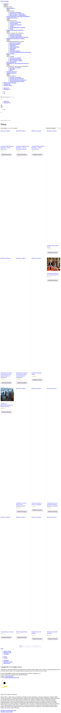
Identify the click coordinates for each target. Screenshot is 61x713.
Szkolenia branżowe (11, 73)
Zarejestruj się (7, 89)
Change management (14, 46)
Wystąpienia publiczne (15, 51)
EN (4, 93)
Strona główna (4, 120)
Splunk (11, 28)
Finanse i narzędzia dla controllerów (15, 30)
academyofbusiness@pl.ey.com (11, 677)
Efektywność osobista (15, 44)
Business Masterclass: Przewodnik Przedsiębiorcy (18, 16)
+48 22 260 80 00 (9, 676)
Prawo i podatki (10, 53)
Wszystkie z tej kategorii (15, 12)
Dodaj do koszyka (6, 154)
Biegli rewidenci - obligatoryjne (17, 13)
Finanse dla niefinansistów (16, 35)
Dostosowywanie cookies (7, 711)
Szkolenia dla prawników (15, 59)
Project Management (11, 62)
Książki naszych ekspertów (10, 82)
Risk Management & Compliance (17, 27)
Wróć (8, 9)
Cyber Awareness (14, 23)
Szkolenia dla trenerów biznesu (17, 81)
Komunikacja (13, 45)
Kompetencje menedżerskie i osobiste (15, 38)
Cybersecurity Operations (15, 24)
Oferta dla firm (7, 84)
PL (1, 106)
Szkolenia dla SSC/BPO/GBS (17, 78)
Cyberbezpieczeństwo (12, 17)
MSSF (11, 70)
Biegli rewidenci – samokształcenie (18, 15)
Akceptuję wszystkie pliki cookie (8, 710)
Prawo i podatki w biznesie (16, 60)
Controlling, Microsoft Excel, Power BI (19, 37)
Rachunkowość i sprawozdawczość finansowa (17, 63)
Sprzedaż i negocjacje (12, 71)
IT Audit (12, 26)
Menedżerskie (13, 48)
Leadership (12, 49)
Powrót (5, 5)
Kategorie (6, 3)
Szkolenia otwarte (8, 85)
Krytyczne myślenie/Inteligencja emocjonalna (20, 52)
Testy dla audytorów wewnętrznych (18, 80)
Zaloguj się (6, 88)
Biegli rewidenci (10, 8)
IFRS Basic (12, 69)
